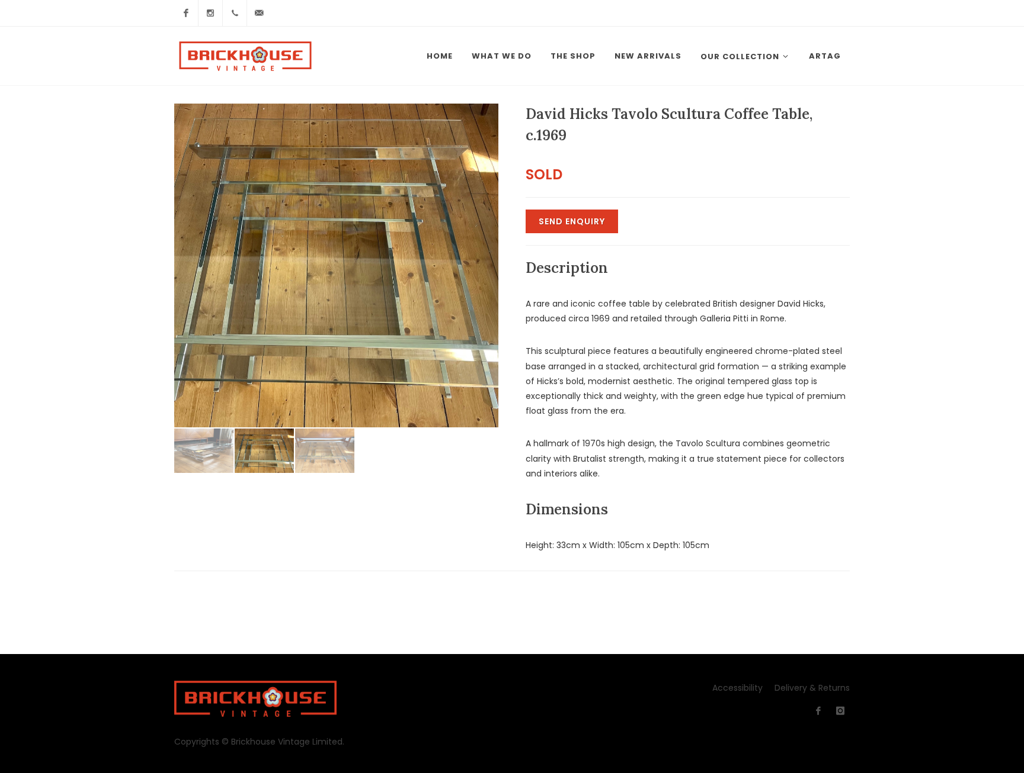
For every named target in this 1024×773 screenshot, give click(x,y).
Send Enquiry (572, 221)
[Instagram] (210, 13)
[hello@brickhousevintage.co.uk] (259, 13)
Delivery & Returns (812, 688)
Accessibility (737, 688)
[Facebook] (186, 13)
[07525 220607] (235, 13)
